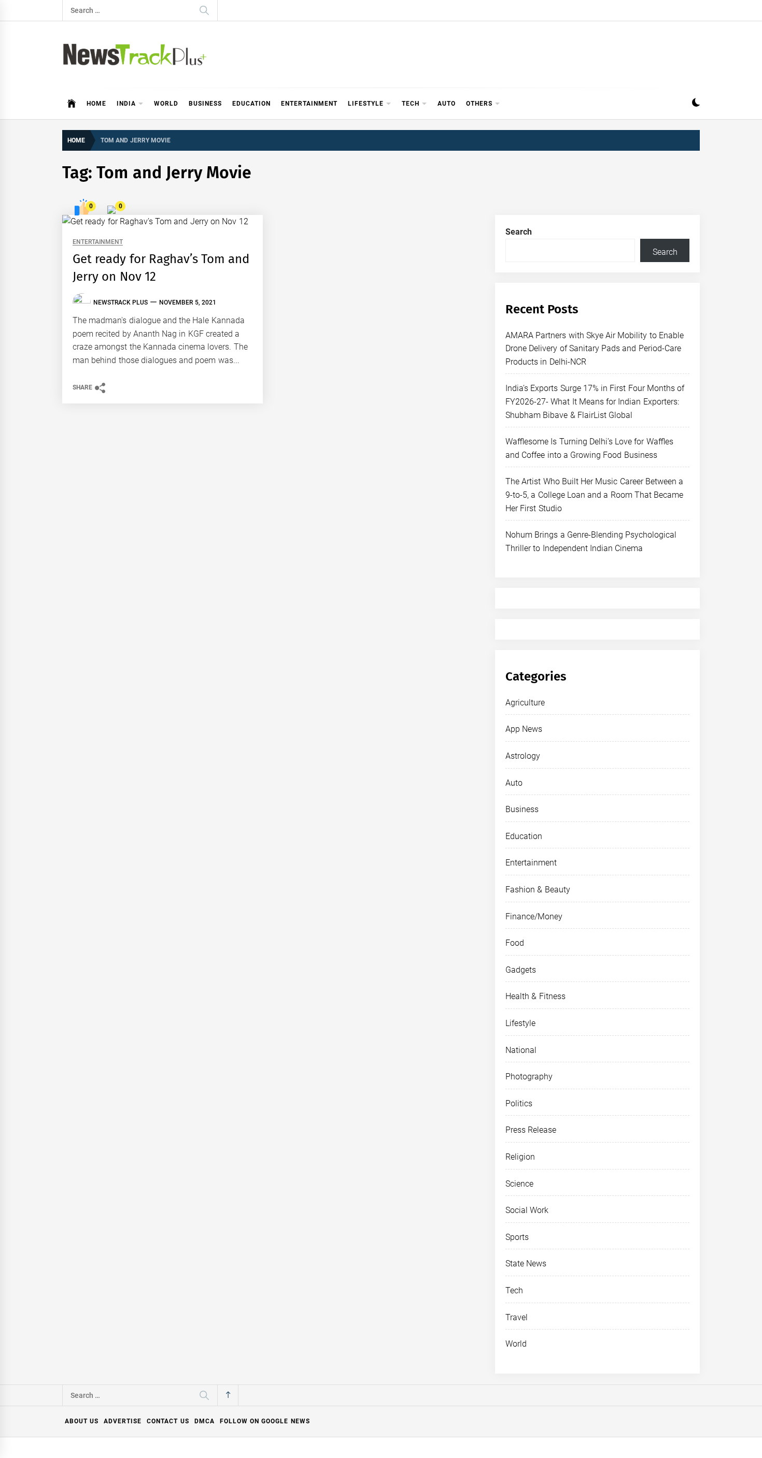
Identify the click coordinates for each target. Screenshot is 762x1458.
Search (518, 232)
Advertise (123, 1421)
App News (523, 729)
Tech (410, 103)
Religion (520, 1157)
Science (519, 1184)
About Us (81, 1421)
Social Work (526, 1210)
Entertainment (309, 103)
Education (251, 103)
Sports (517, 1237)
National (521, 1050)
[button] (696, 104)
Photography (529, 1076)
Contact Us (168, 1421)
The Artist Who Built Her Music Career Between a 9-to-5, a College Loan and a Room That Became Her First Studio (594, 495)
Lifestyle (366, 103)
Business (205, 103)
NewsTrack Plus (120, 302)
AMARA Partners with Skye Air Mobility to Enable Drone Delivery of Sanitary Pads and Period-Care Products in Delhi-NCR (594, 348)
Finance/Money (533, 916)
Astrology (522, 756)
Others (479, 103)
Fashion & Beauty (537, 889)
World (166, 103)
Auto (447, 103)
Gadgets (520, 970)
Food (514, 943)
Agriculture (525, 703)
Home (96, 103)
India (126, 103)
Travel (516, 1317)
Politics (518, 1103)
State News (525, 1263)
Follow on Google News (265, 1421)
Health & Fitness (535, 996)
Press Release (530, 1130)
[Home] (71, 103)
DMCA (204, 1421)
